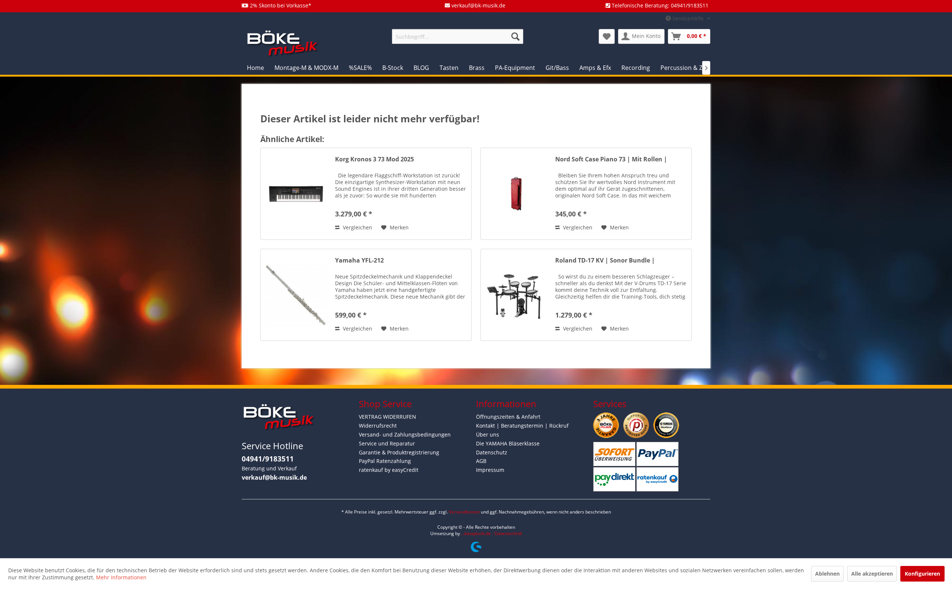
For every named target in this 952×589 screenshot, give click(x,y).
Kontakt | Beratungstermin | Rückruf (522, 425)
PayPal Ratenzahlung (385, 460)
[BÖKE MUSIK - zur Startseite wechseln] (282, 43)
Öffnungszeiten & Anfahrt (508, 416)
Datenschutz (491, 452)
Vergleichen (356, 227)
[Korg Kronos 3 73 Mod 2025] (296, 193)
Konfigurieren (922, 573)
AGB (481, 460)
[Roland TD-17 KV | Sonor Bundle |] (516, 295)
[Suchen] (515, 36)
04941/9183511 (268, 459)
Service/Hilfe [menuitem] (688, 18)
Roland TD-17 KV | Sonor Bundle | (605, 260)
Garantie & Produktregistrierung (399, 452)
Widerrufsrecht (378, 425)
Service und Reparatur (387, 443)
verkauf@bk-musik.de (274, 477)
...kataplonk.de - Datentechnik (491, 533)
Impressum (490, 469)
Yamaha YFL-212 (359, 260)
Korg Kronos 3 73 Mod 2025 (374, 159)
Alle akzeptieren (872, 573)
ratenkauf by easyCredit (388, 469)
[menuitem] (457, 36)
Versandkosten (464, 512)
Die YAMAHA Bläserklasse (508, 443)
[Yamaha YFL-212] (296, 295)
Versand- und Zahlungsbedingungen (405, 434)
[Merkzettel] (607, 36)
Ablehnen (827, 573)
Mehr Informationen (121, 577)
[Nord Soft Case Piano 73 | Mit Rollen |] (516, 193)
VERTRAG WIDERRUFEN (387, 416)
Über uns (487, 434)
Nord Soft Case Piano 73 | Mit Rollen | (611, 159)
